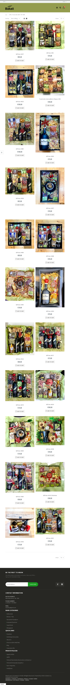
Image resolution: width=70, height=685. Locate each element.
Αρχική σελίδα (10, 654)
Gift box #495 (20, 305)
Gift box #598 (50, 449)
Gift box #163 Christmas (50, 495)
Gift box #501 (50, 538)
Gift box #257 (20, 54)
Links (64, 1)
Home (6, 14)
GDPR (8, 657)
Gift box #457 (50, 208)
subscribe (33, 584)
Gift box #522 (20, 359)
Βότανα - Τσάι (10, 616)
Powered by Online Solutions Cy (43, 675)
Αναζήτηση (9, 668)
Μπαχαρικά (10, 628)
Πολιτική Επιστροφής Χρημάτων (15, 663)
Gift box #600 (20, 451)
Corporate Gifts (11, 648)
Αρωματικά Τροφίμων (12, 619)
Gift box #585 (20, 496)
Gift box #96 (50, 53)
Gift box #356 (20, 542)
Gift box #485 (20, 149)
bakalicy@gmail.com (11, 607)
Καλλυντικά (10, 614)
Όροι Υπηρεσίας (11, 665)
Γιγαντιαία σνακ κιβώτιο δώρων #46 (50, 99)
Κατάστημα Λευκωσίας (12, 637)
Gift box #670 (20, 405)
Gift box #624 (50, 404)
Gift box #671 (50, 355)
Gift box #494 (50, 311)
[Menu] (57, 7)
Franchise (9, 634)
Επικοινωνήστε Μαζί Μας (13, 642)
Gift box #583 (50, 156)
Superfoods (10, 625)
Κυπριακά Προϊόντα (12, 622)
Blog (8, 645)
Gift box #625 (20, 101)
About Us (9, 639)
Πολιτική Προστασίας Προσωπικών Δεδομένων (19, 660)
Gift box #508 (20, 198)
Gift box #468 (50, 256)
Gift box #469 (20, 252)
